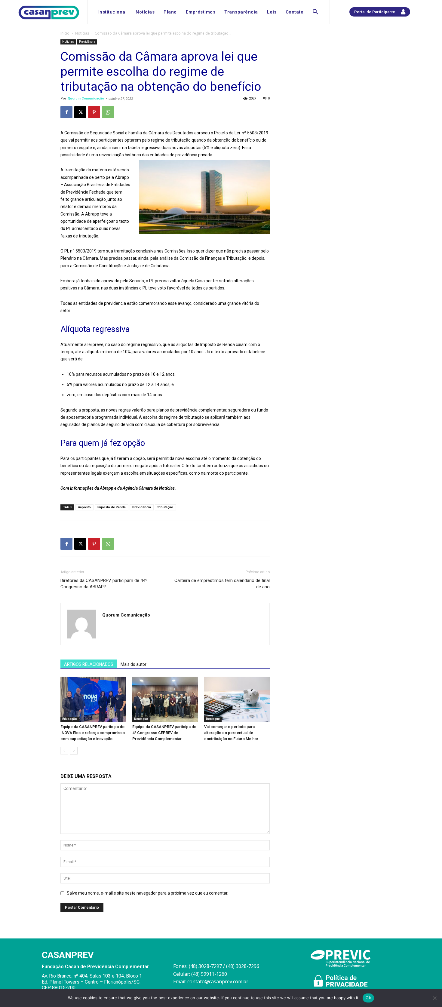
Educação (69, 719)
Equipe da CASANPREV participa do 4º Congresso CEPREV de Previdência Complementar (164, 732)
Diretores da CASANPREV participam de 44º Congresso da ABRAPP (103, 583)
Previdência (87, 41)
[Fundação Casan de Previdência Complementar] (49, 12)
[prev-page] (64, 750)
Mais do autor (133, 664)
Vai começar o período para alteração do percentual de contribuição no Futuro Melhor (231, 732)
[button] (315, 12)
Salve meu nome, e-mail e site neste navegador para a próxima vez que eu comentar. (147, 893)
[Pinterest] (94, 112)
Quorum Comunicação (86, 98)
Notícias (82, 33)
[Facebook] (66, 112)
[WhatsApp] (108, 112)
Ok (368, 997)
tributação (165, 507)
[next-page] (74, 750)
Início (64, 33)
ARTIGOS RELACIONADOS (88, 664)
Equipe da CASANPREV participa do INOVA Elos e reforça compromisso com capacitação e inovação (92, 732)
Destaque (141, 719)
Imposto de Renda (111, 507)
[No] (434, 998)
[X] (80, 112)
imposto (84, 507)
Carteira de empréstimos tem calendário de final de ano (222, 583)
